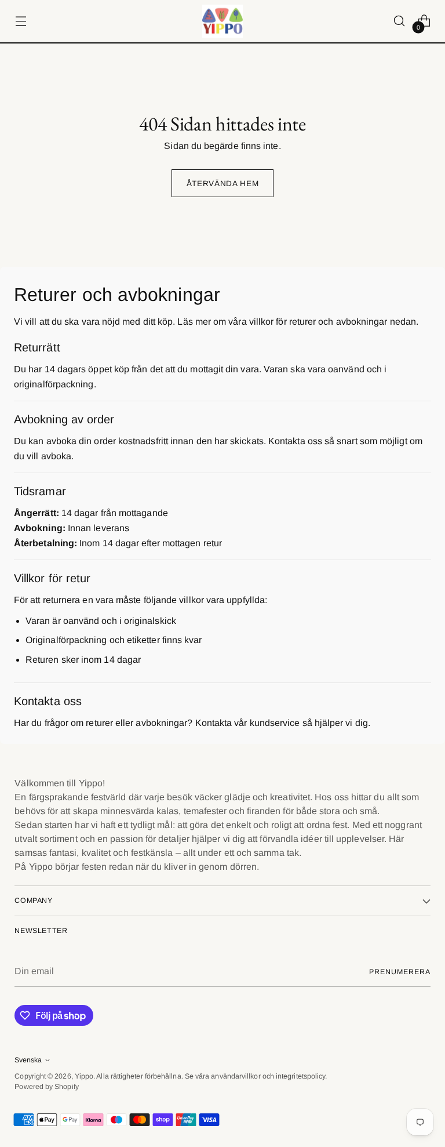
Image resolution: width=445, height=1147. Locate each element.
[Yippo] (222, 21)
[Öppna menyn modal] (20, 21)
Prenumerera (399, 972)
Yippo (84, 1076)
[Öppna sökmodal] (399, 21)
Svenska (28, 1060)
